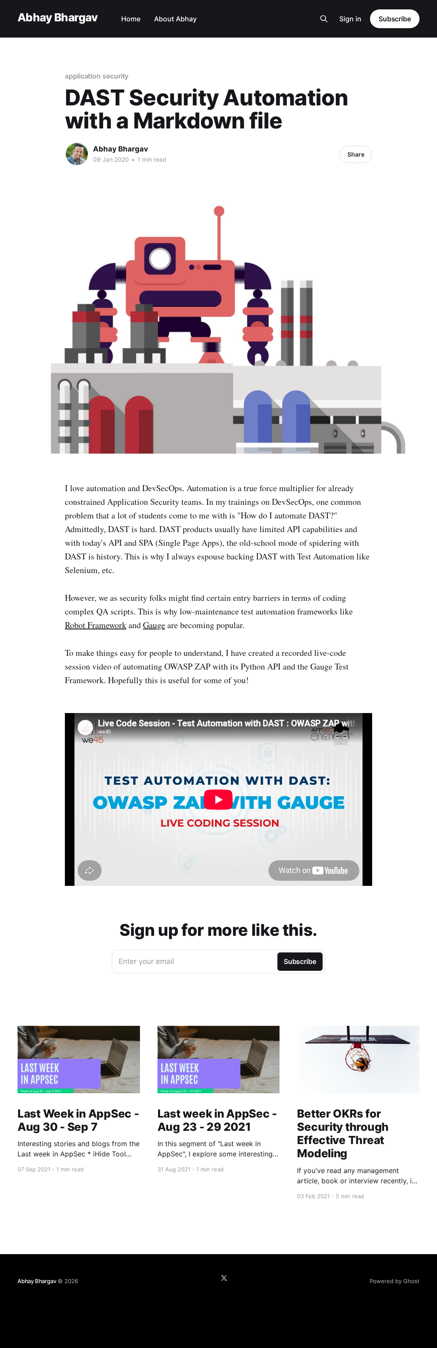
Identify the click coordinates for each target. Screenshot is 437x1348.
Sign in (350, 19)
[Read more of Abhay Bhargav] (77, 154)
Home (130, 19)
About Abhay (175, 19)
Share (355, 154)
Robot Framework (95, 625)
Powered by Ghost (395, 1281)
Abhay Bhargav (57, 17)
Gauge (154, 625)
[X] (224, 1278)
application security (96, 76)
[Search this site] (324, 19)
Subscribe (395, 19)
